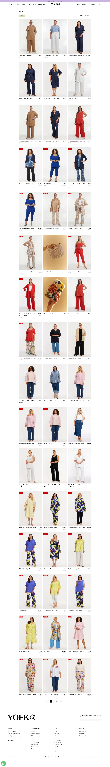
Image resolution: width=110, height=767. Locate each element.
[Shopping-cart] (101, 4)
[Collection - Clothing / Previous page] (45, 701)
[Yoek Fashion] (55, 4)
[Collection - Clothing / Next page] (65, 701)
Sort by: (81, 15)
